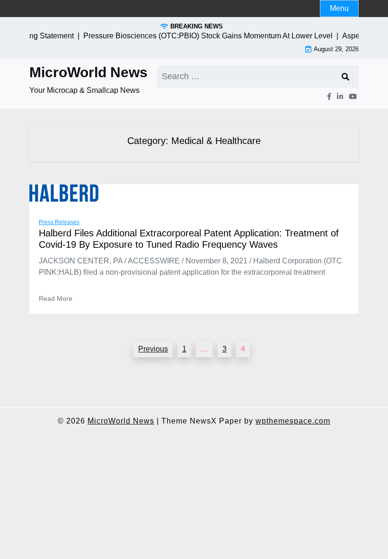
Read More (55, 298)
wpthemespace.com (293, 421)
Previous (153, 349)
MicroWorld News (88, 72)
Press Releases (59, 222)
